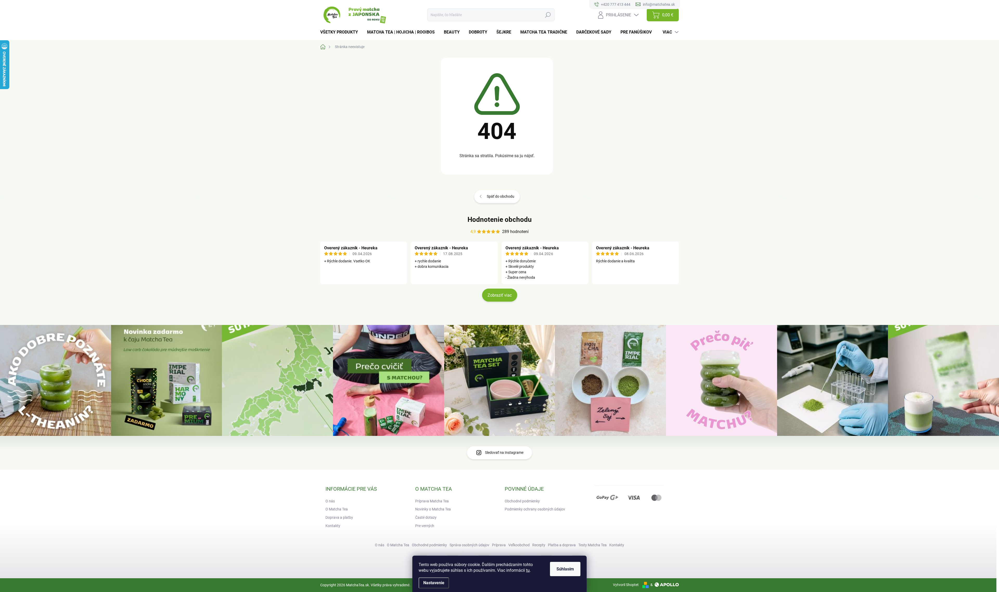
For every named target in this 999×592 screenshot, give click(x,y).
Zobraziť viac (500, 295)
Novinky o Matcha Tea (433, 509)
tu (528, 570)
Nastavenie (433, 582)
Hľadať (548, 15)
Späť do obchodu (500, 196)
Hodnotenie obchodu (500, 219)
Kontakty (332, 526)
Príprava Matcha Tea (432, 501)
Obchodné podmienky (522, 501)
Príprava (499, 545)
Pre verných (424, 526)
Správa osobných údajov (469, 545)
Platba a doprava (562, 545)
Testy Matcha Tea (592, 545)
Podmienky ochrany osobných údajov (535, 509)
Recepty (538, 545)
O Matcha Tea (336, 509)
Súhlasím (565, 569)
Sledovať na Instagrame (504, 452)
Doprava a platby (339, 517)
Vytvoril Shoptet (626, 585)
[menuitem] (341, 32)
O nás (330, 501)
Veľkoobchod (519, 545)
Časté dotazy (426, 517)
